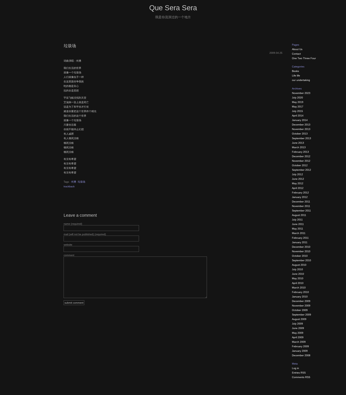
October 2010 (300, 255)
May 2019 (297, 102)
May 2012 (297, 183)
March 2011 (298, 233)
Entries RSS (299, 372)
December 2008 (301, 355)
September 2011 (301, 210)
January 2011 (299, 242)
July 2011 (297, 219)
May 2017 (297, 106)
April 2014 (297, 115)
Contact (296, 53)
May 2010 (297, 278)
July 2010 (297, 269)
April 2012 (297, 188)
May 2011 (297, 228)
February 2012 (300, 192)
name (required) (73, 223)
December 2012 (301, 156)
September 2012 (301, 169)
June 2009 (298, 328)
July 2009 (297, 323)
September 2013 (301, 138)
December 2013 (301, 124)
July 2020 (297, 97)
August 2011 (299, 215)
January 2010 (300, 296)
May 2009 (297, 332)
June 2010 (298, 273)
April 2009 (297, 337)
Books (295, 71)
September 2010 (301, 260)
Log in (295, 368)
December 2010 (301, 246)
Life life (296, 75)
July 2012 (297, 174)
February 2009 (300, 346)
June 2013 (298, 142)
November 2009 (301, 305)
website (68, 244)
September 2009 (301, 314)
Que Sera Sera (173, 8)
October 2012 (300, 165)
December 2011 (301, 201)
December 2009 (301, 301)
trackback (69, 186)
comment (69, 255)
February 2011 (300, 237)
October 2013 (300, 133)
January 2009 (300, 350)
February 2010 (300, 292)
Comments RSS (301, 377)
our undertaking (301, 80)
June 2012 (298, 178)
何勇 (73, 181)
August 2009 (299, 319)
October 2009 (300, 310)
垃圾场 (70, 45)
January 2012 (300, 197)
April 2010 (297, 283)
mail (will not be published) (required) (85, 234)
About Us (297, 49)
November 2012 (301, 160)
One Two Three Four (304, 58)
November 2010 (301, 251)
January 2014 (300, 120)
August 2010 (299, 264)
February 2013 (300, 151)
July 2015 (297, 111)
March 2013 (299, 147)
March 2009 (299, 341)
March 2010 (299, 287)
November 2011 (301, 206)
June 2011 (298, 224)
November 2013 (301, 129)
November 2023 (301, 93)
